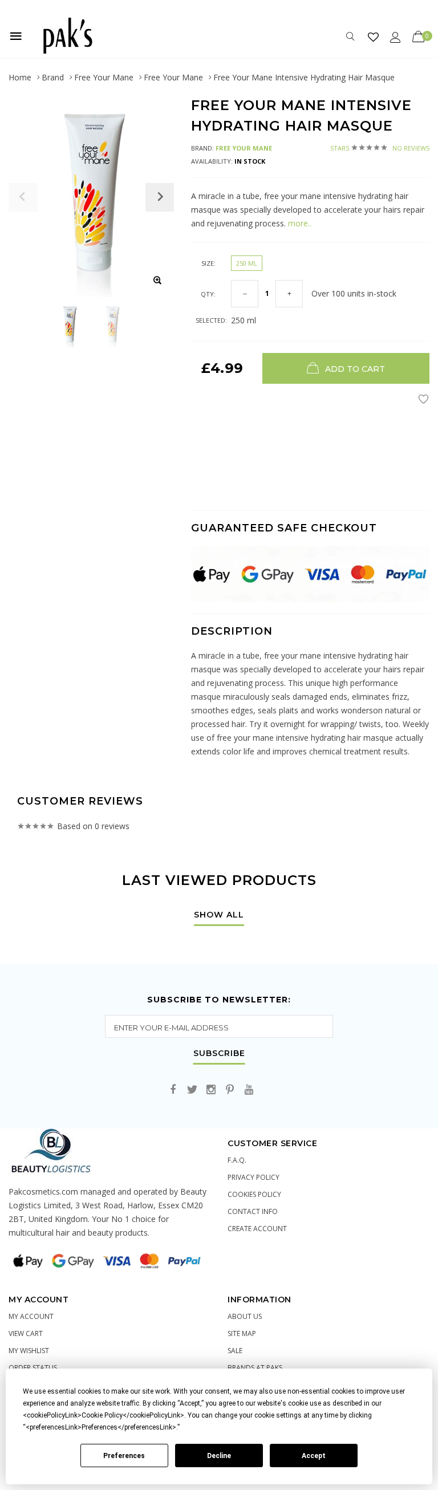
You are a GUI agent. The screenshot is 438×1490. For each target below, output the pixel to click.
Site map (242, 1333)
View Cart (26, 1333)
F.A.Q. (237, 1160)
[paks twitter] (192, 1090)
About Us (245, 1316)
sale (235, 1350)
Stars (379, 148)
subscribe (219, 1053)
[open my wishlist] (373, 37)
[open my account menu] (395, 37)
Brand (53, 77)
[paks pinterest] (230, 1090)
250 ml (246, 263)
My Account (31, 1316)
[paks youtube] (248, 1090)
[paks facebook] (173, 1090)
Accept (314, 1456)
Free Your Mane (103, 77)
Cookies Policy (254, 1194)
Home (20, 77)
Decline (219, 1456)
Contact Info (253, 1211)
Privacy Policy (253, 1177)
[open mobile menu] (16, 36)
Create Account (257, 1228)
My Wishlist (29, 1350)
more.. (298, 223)
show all (219, 915)
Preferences (124, 1456)
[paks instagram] (211, 1090)
